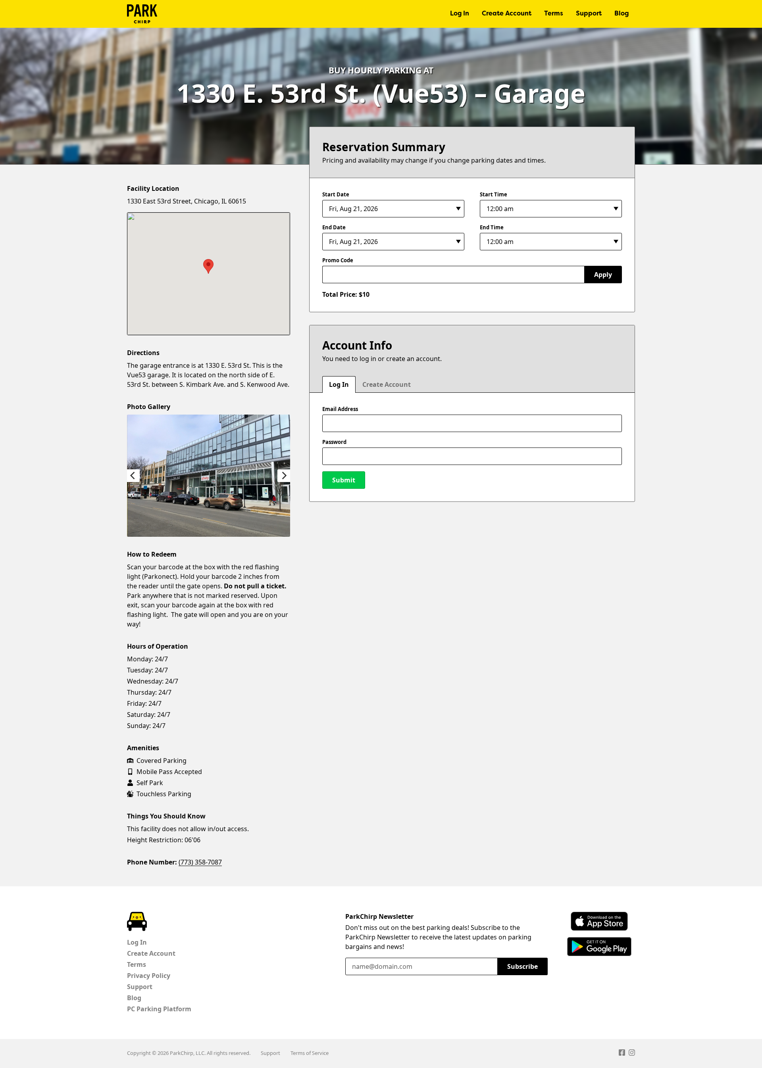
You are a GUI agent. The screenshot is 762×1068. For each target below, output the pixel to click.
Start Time (493, 194)
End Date (334, 227)
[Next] (283, 475)
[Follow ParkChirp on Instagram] (632, 1053)
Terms (553, 14)
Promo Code (337, 260)
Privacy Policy (148, 975)
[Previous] (133, 475)
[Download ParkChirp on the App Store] (599, 921)
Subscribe (522, 966)
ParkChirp (142, 13)
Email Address (340, 409)
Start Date (335, 194)
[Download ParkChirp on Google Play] (599, 946)
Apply (603, 274)
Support (589, 14)
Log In (459, 14)
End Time (492, 227)
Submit (343, 480)
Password (334, 442)
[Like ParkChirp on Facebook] (622, 1053)
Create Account (506, 14)
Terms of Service (310, 1052)
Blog (621, 14)
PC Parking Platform (159, 1009)
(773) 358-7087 (200, 862)
